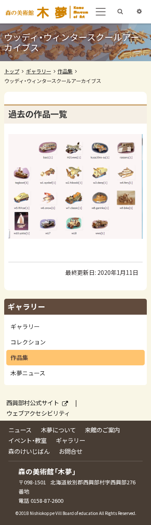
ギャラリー (38, 71)
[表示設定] (139, 12)
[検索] (120, 12)
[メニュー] (100, 11)
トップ (11, 71)
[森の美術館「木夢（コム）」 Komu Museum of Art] (46, 11)
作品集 (65, 71)
